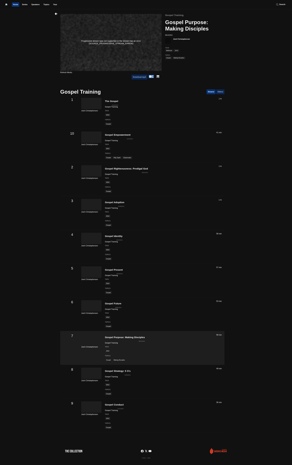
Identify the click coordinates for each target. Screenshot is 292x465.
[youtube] (150, 451)
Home (15, 4)
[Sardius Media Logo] (218, 453)
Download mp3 (139, 77)
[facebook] (142, 451)
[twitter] (146, 451)
